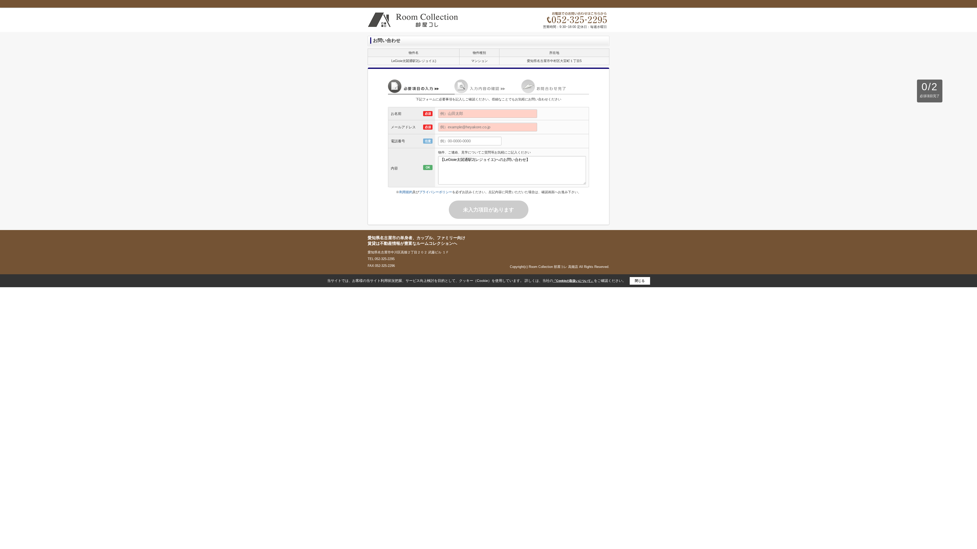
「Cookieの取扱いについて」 (573, 281)
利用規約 (405, 192)
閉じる (640, 281)
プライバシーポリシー (435, 192)
